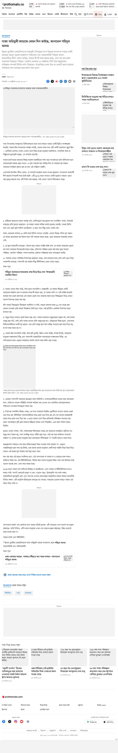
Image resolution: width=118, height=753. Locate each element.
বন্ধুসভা (80, 705)
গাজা (18, 593)
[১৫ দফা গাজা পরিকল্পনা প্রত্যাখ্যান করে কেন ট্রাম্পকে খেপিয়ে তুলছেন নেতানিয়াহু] (103, 657)
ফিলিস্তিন (8, 593)
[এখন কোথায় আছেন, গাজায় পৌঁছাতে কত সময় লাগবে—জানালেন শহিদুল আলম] (68, 558)
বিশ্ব (26, 14)
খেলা (44, 14)
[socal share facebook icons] (48, 82)
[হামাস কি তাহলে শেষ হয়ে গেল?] (109, 173)
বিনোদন (50, 14)
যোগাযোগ (73, 731)
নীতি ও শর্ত (62, 731)
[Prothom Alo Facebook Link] (5, 722)
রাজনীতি (20, 14)
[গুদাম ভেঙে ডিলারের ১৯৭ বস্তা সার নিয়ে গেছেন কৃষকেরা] (62, 5)
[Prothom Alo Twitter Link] (11, 722)
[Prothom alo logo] (12, 697)
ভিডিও (72, 14)
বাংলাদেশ (12, 14)
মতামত (37, 14)
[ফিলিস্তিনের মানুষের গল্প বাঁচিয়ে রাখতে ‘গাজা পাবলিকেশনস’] (109, 106)
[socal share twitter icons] (52, 82)
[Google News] (28, 721)
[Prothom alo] (13, 5)
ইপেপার (4, 709)
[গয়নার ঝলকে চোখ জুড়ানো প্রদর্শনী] (32, 5)
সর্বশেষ (4, 14)
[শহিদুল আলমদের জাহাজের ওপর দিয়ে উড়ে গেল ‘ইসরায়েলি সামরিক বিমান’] (68, 274)
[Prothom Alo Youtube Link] (23, 722)
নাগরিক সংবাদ (7, 705)
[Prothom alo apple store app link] (108, 722)
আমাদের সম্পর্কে (32, 731)
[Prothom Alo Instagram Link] (17, 722)
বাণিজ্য (31, 14)
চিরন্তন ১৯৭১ (101, 705)
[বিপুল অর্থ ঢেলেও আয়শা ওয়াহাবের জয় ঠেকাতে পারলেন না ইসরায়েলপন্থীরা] (109, 157)
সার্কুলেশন (52, 731)
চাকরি (57, 14)
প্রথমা (23, 709)
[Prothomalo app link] (92, 722)
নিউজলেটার (84, 731)
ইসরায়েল (28, 593)
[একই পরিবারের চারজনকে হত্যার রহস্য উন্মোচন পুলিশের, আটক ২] (92, 5)
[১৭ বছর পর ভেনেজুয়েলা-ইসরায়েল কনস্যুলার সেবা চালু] (73, 657)
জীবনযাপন (64, 14)
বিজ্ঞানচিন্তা (43, 705)
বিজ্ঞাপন (43, 731)
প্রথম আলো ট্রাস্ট (64, 705)
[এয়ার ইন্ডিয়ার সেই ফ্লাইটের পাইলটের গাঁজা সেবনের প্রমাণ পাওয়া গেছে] (44, 657)
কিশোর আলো (25, 705)
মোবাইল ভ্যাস (44, 709)
